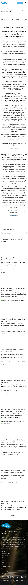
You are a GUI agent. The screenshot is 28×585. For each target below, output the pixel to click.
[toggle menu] (26, 3)
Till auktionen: (14, 215)
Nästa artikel (20, 20)
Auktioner (4, 560)
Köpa (2, 562)
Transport (3, 568)
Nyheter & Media (10, 8)
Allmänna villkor (5, 566)
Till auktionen (14, 148)
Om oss (3, 551)
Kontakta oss (4, 555)
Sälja (2, 564)
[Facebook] (26, 577)
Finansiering (4, 571)
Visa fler (14, 515)
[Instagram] (22, 577)
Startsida (3, 8)
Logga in (19, 3)
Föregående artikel (9, 20)
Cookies (3, 573)
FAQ (2, 558)
